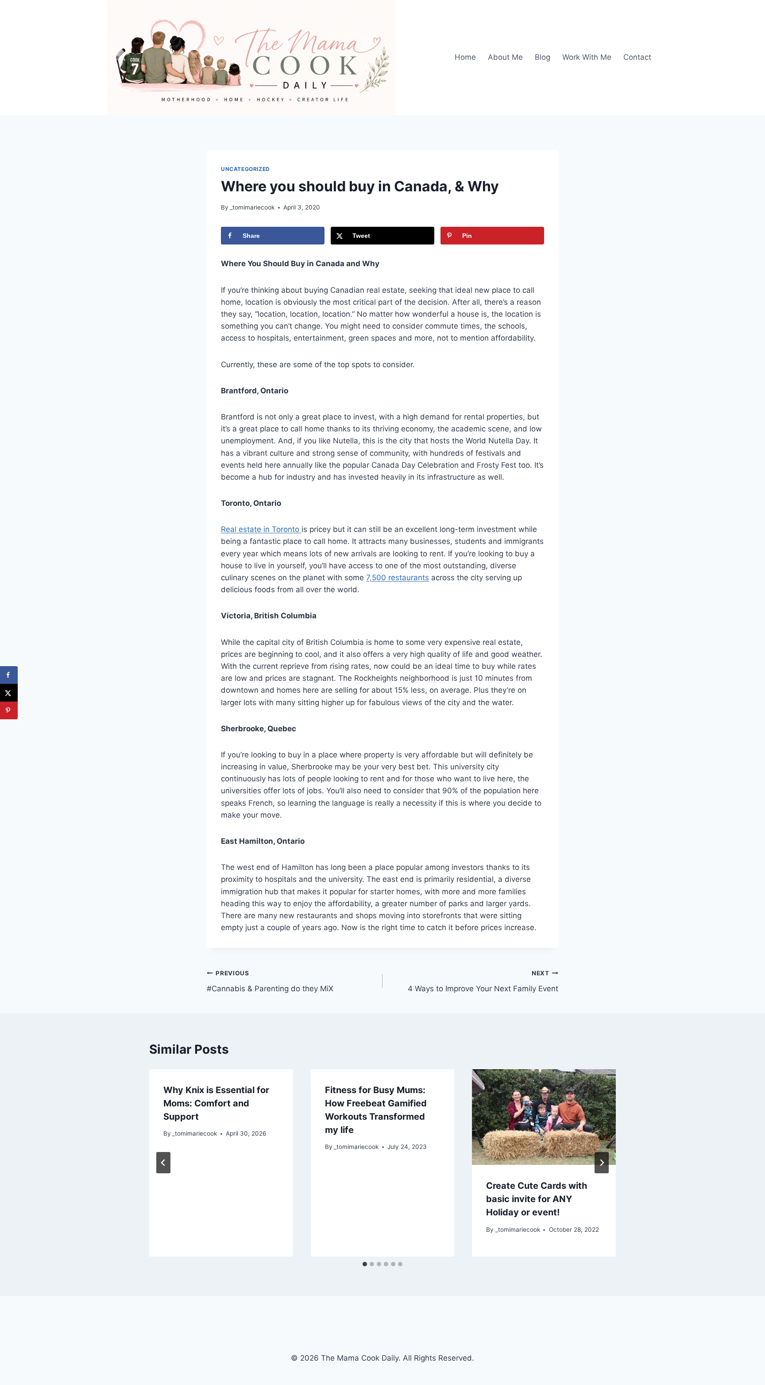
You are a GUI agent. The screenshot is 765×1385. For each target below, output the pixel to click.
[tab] (365, 1264)
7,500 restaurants (397, 577)
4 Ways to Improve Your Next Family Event (483, 981)
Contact (637, 57)
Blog (542, 57)
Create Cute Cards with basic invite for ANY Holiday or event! (536, 1199)
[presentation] (544, 1117)
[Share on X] (9, 693)
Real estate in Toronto (261, 529)
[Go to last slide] (163, 1162)
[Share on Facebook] (9, 675)
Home (465, 57)
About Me (505, 57)
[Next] (602, 1162)
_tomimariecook (252, 207)
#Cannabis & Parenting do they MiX (270, 981)
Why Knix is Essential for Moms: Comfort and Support (216, 1103)
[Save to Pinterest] (9, 710)
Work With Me (586, 57)
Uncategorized (245, 169)
